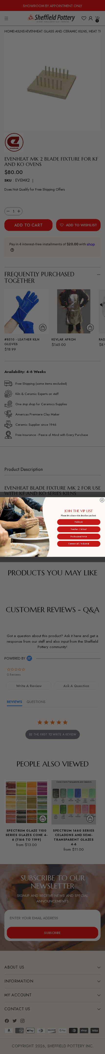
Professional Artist (79, 536)
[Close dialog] (102, 500)
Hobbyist (79, 522)
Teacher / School (78, 529)
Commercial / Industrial (78, 543)
